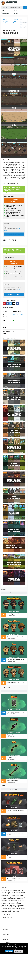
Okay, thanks (9, 951)
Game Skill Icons (11, 880)
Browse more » (14, 592)
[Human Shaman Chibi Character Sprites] (14, 672)
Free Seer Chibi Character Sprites (15, 659)
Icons (9, 811)
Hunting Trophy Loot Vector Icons (15, 810)
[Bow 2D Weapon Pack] (14, 747)
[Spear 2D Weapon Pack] (14, 770)
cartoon (23, 19)
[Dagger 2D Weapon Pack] (14, 725)
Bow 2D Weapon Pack (12, 757)
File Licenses (5, 929)
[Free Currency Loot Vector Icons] (14, 823)
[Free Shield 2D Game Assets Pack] (14, 702)
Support (18, 10)
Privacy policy (18, 951)
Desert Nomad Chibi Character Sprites (16, 636)
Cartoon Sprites (11, 615)
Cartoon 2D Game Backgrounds (15, 21)
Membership (6, 10)
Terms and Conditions (7, 927)
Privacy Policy (6, 934)
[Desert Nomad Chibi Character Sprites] (14, 626)
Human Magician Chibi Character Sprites (16, 614)
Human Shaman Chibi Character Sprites (16, 682)
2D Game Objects (11, 713)
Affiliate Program (6, 942)
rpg (22, 24)
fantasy (23, 22)
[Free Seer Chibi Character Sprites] (14, 649)
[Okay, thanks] (26, 948)
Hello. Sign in (6, 13)
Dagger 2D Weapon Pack (13, 735)
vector (23, 27)
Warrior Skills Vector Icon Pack (14, 878)
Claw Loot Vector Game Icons (14, 856)
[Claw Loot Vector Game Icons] (14, 846)
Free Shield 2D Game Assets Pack (15, 712)
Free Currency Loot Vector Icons (15, 833)
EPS (20, 314)
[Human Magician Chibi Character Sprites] (14, 604)
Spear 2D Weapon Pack (12, 780)
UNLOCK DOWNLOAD (14, 201)
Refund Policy (6, 932)
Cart (17, 13)
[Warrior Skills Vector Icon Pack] (14, 868)
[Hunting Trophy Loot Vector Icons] (14, 800)
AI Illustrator (16, 314)
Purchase (14, 234)
